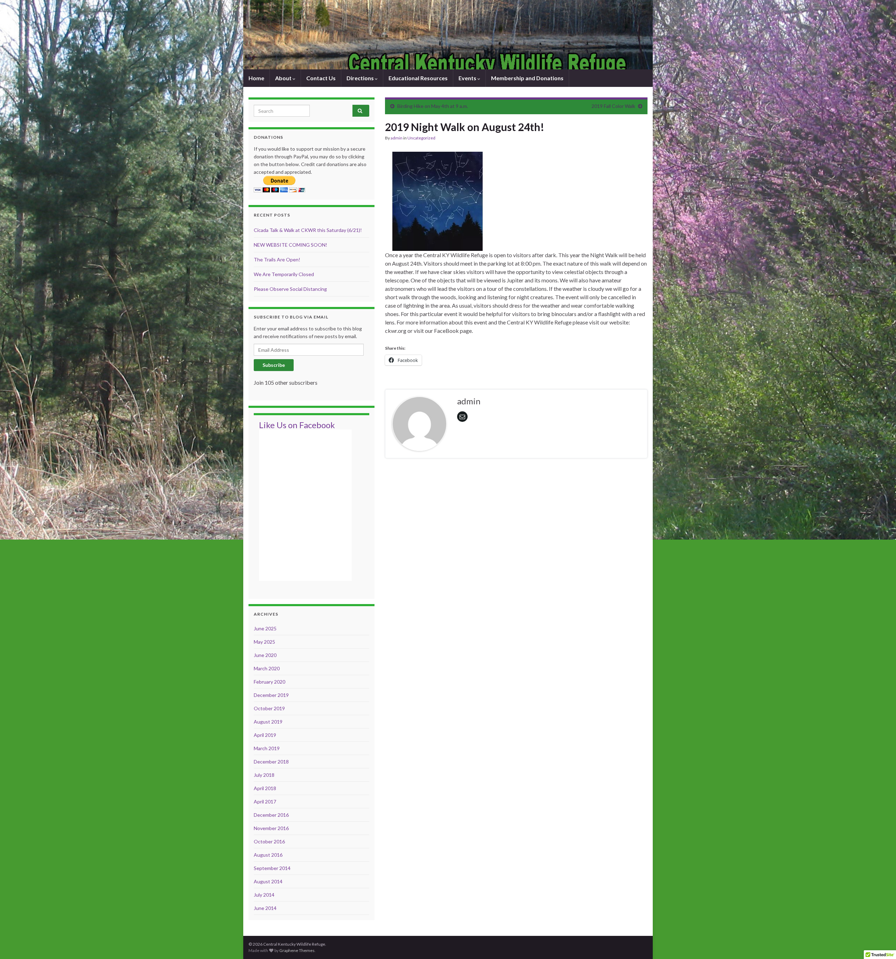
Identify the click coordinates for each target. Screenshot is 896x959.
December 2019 (271, 695)
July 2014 (264, 895)
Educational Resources (418, 78)
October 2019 (269, 708)
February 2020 (269, 682)
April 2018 (265, 788)
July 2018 (264, 775)
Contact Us (321, 78)
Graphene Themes (297, 950)
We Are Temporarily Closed (284, 274)
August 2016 (268, 855)
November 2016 (271, 828)
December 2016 (271, 815)
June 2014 (265, 908)
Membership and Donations (527, 78)
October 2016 (269, 841)
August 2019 (268, 722)
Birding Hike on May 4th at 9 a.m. (432, 106)
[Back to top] (880, 943)
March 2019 (267, 748)
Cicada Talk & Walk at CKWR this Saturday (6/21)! (308, 230)
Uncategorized (421, 138)
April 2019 (265, 735)
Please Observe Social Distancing (290, 289)
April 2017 (265, 801)
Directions (360, 78)
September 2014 (272, 868)
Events (467, 78)
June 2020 (265, 655)
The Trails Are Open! (277, 259)
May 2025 (264, 642)
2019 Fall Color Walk (613, 106)
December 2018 (271, 762)
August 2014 (268, 881)
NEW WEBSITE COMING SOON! (290, 245)
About (284, 78)
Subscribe (273, 365)
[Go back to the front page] (448, 34)
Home (256, 78)
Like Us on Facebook (297, 425)
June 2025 (265, 628)
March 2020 (267, 668)
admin (396, 138)
